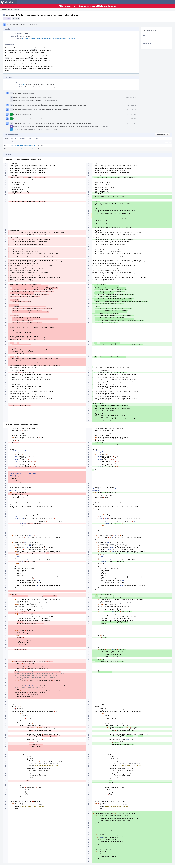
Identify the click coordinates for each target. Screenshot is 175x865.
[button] (162, 134)
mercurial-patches (148, 46)
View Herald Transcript (45, 98)
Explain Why (104, 126)
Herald (15, 98)
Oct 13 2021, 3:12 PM (133, 114)
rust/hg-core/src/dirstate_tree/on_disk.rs (23, 149)
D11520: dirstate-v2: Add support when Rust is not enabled (51, 110)
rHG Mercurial (26, 82)
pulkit (26, 34)
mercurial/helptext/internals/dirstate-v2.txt (24, 145)
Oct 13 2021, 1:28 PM (133, 109)
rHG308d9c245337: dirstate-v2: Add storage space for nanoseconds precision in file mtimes (49, 39)
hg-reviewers (29, 36)
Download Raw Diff (151, 30)
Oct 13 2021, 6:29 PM (133, 123)
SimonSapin (18, 24)
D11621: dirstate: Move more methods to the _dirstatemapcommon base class (60, 105)
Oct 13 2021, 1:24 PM (133, 105)
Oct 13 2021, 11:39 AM (132, 93)
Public (17, 18)
